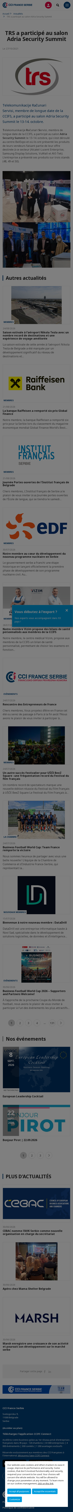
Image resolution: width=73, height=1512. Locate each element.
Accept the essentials (45, 1491)
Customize (14, 1499)
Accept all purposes (19, 1491)
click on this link (45, 1483)
